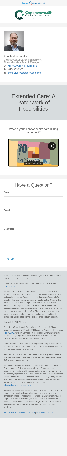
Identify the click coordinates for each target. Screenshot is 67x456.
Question (9, 228)
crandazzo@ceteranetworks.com (25, 72)
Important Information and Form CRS (19, 412)
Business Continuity (44, 412)
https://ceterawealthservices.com (17, 385)
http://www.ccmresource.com (23, 65)
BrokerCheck (9, 286)
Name (7, 192)
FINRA (6, 333)
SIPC (12, 333)
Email (7, 210)
